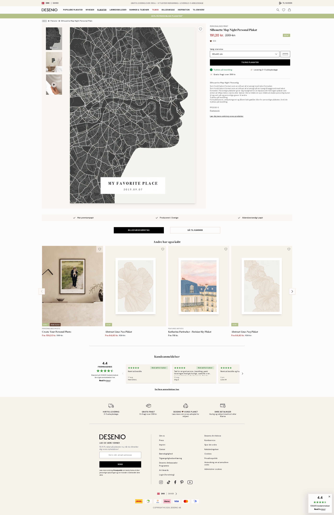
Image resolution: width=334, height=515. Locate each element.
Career (162, 449)
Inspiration (184, 10)
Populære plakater (73, 10)
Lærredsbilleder (118, 10)
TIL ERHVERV (198, 10)
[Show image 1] (54, 38)
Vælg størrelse (216, 49)
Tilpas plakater (250, 62)
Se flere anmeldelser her (167, 389)
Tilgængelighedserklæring (170, 458)
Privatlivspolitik (211, 458)
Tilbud (155, 10)
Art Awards (164, 470)
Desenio (174, 508)
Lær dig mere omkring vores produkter (226, 116)
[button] (285, 54)
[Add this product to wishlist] (200, 29)
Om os (162, 436)
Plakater (101, 10)
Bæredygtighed (166, 454)
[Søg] (278, 10)
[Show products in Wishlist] (284, 10)
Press (161, 440)
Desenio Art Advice (212, 436)
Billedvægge (168, 10)
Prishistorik (215, 111)
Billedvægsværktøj (139, 230)
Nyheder (90, 10)
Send (120, 464)
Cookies (208, 454)
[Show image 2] (54, 62)
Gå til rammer (195, 230)
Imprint (162, 445)
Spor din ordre (210, 445)
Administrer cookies (213, 469)
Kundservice (209, 440)
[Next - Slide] (292, 291)
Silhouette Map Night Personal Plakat (76, 21)
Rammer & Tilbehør (139, 10)
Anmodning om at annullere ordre (216, 463)
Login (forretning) (167, 475)
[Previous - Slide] (42, 291)
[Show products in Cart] (289, 10)
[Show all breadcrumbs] (44, 21)
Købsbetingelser (211, 449)
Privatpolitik (117, 470)
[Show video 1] (54, 84)
